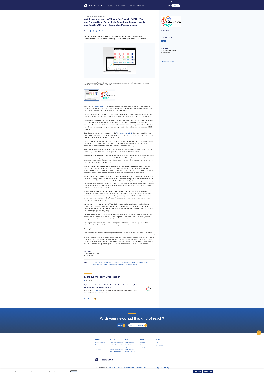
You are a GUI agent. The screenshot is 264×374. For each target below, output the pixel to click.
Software (95, 262)
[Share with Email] (99, 31)
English (164, 41)
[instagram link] (168, 367)
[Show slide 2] (108, 95)
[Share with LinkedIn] (90, 31)
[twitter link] (155, 367)
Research (101, 262)
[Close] (257, 371)
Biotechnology (128, 264)
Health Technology (97, 264)
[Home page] (93, 5)
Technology (135, 262)
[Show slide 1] (91, 95)
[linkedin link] (158, 367)
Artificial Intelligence (144, 262)
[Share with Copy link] (102, 31)
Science (105, 264)
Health (135, 264)
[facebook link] (165, 367)
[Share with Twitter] (93, 31)
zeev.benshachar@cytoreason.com (92, 257)
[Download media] (154, 82)
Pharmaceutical (117, 262)
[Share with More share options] (105, 31)
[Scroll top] (259, 332)
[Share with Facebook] (96, 31)
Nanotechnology (113, 264)
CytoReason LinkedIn (168, 61)
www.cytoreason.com (91, 246)
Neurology (120, 264)
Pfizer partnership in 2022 (124, 133)
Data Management (126, 262)
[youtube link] (161, 367)
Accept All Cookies (208, 371)
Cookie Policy (74, 371)
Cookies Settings (197, 371)
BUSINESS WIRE (100, 106)
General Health (108, 262)
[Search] (171, 2)
